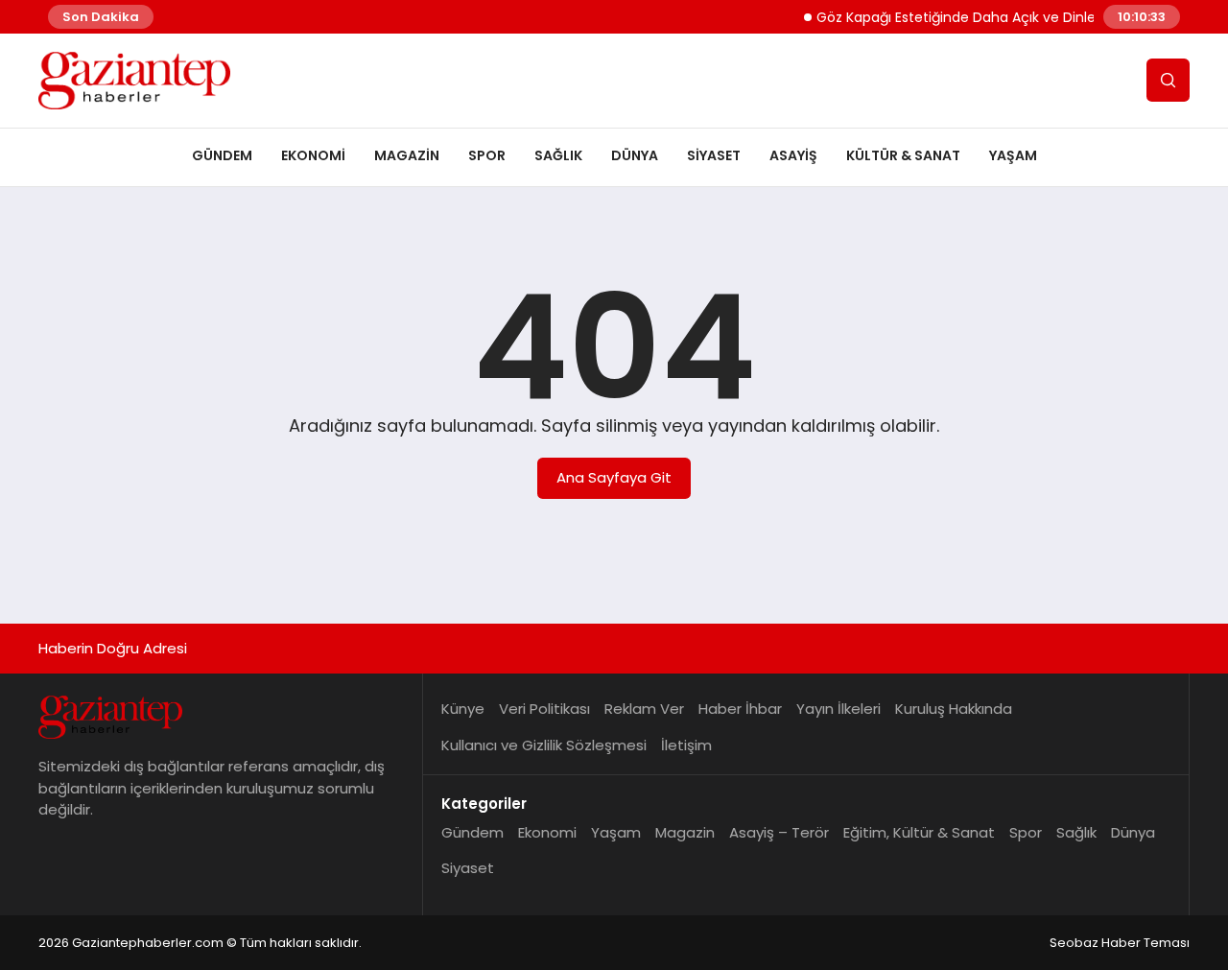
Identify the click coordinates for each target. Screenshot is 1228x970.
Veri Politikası (544, 708)
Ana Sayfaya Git (614, 477)
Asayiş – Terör (779, 832)
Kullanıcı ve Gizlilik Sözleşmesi (544, 745)
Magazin (406, 155)
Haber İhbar (740, 708)
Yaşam (1013, 155)
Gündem (222, 155)
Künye (462, 708)
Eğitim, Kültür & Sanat (919, 832)
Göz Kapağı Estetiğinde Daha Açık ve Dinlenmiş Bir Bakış (989, 17)
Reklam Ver (644, 708)
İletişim (686, 745)
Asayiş (793, 155)
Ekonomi (313, 155)
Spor (487, 155)
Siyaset (714, 155)
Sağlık (558, 155)
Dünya (634, 155)
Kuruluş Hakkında (953, 708)
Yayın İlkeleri (838, 708)
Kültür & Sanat (903, 155)
